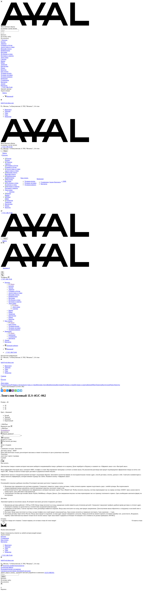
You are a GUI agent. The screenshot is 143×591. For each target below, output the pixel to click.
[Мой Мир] (7, 390)
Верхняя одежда (41, 385)
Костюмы (59, 385)
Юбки (94, 385)
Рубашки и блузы (17, 385)
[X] (10, 390)
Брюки (89, 385)
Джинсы (8, 385)
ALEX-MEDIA (49, 572)
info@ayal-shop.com (7, 103)
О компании (5, 538)
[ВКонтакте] (2, 390)
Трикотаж (99, 385)
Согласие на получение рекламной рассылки (16, 571)
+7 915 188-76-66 (6, 87)
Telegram (7, 111)
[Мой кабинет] (2, 270)
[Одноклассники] (5, 390)
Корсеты (117, 385)
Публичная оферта (7, 567)
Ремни (112, 385)
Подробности (5, 430)
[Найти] (2, 32)
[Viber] (13, 390)
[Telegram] (21, 390)
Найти (3, 576)
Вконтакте (8, 109)
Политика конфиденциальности (13, 565)
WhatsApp (8, 116)
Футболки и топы (68, 385)
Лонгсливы (16, 307)
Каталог (11, 286)
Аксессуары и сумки (29, 385)
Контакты (4, 542)
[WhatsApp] (15, 390)
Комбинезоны (51, 385)
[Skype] (18, 390)
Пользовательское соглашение (11, 569)
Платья (3, 385)
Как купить (12, 324)
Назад (12, 284)
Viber (6, 113)
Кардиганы (106, 385)
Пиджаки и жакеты (80, 385)
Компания (12, 335)
